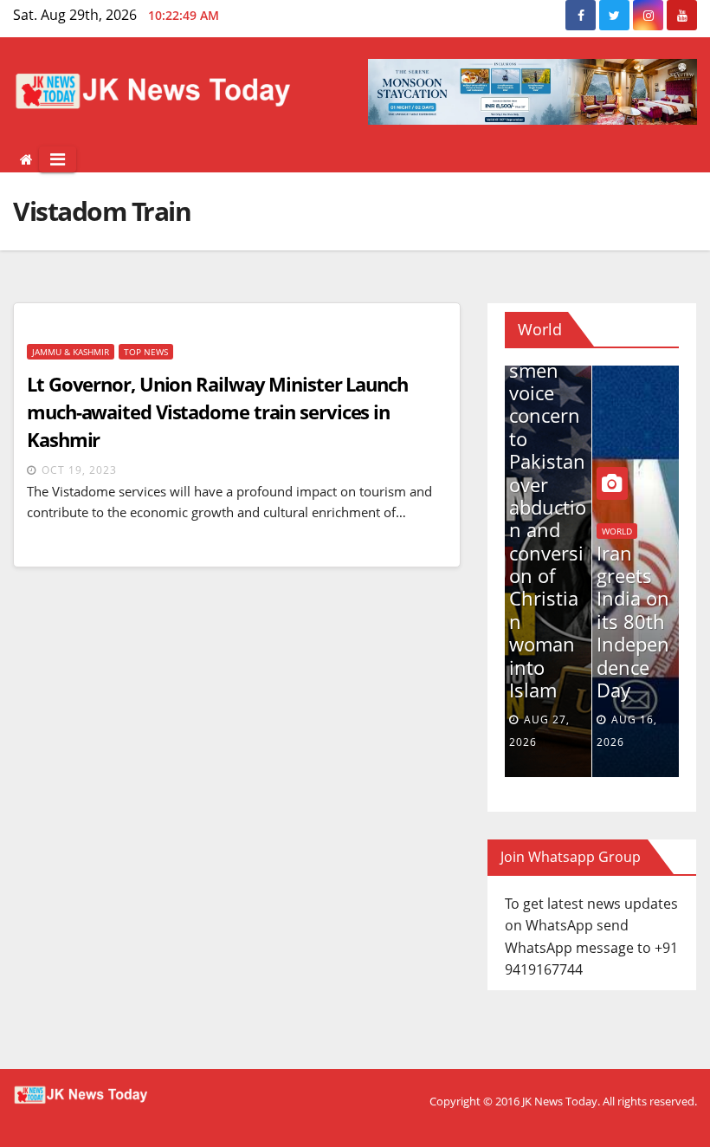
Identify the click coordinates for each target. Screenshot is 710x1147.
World (616, 531)
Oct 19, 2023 (79, 470)
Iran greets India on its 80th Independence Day (632, 621)
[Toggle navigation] (57, 159)
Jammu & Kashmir (70, 352)
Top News (146, 352)
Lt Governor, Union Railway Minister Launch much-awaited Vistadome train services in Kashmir (217, 411)
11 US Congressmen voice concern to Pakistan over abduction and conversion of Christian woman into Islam (546, 507)
